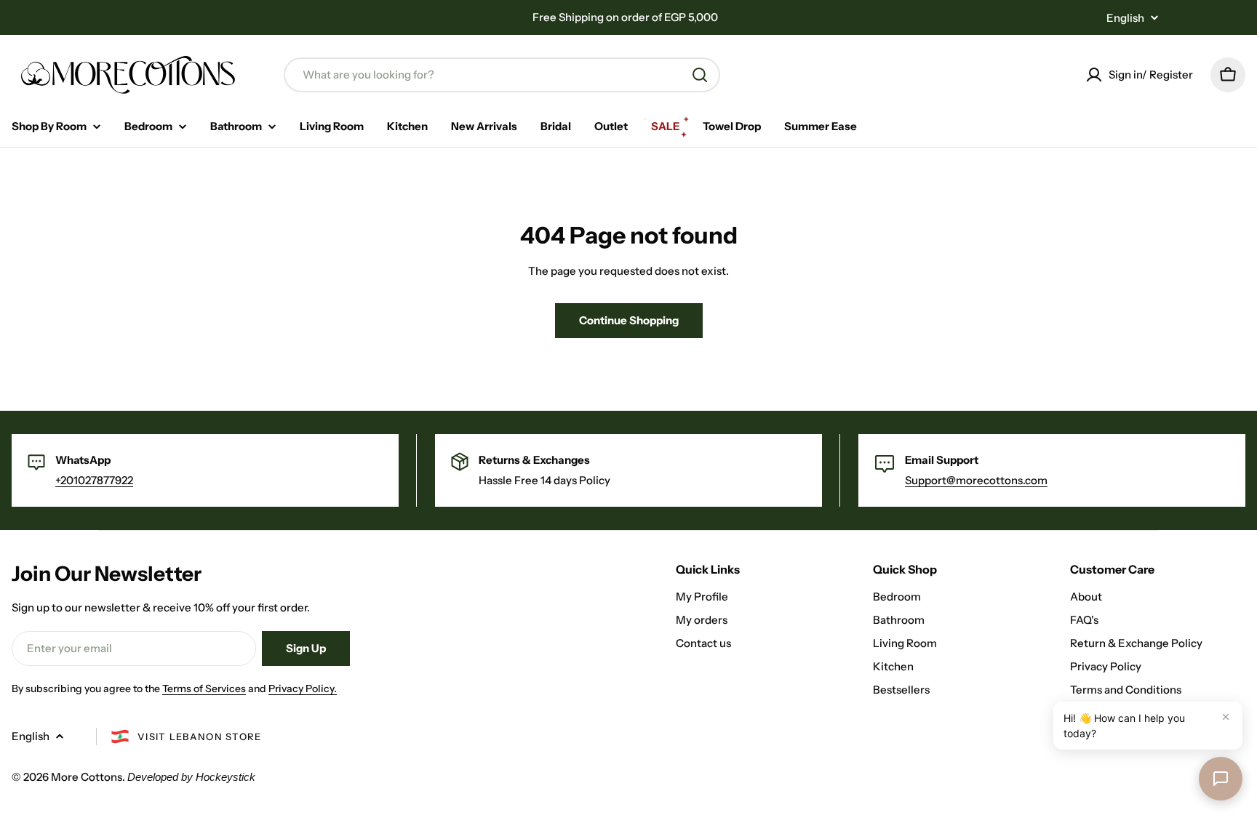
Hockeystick (225, 777)
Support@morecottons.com (976, 480)
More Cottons (86, 777)
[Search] (700, 75)
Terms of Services (204, 688)
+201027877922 (94, 480)
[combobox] (502, 74)
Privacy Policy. (302, 688)
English (1125, 17)
